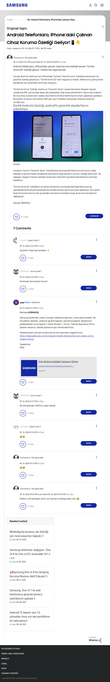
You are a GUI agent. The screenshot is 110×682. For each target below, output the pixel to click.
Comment (94, 216)
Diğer (64, 62)
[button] (98, 57)
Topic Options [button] (98, 27)
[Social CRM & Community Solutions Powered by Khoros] (95, 639)
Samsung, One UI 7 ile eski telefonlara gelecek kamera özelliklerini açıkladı (26, 594)
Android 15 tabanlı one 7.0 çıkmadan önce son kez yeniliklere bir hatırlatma (30, 616)
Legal (4, 663)
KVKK (3, 668)
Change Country (9, 673)
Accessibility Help (10, 649)
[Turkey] (16, 5)
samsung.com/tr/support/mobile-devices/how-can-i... (56, 366)
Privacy (5, 659)
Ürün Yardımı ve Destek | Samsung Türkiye (58, 361)
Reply (88, 257)
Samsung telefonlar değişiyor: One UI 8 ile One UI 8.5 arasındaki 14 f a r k (30, 554)
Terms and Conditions (12, 654)
